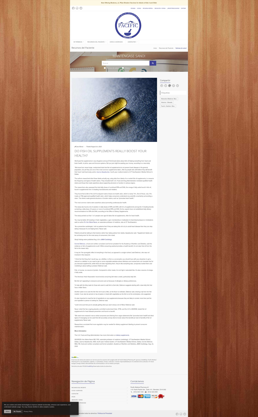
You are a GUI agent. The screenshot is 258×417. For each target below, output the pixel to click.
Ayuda (139, 8)
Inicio (155, 48)
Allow (7, 411)
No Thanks (17, 411)
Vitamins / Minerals (166, 102)
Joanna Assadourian (103, 172)
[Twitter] (184, 414)
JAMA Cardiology (106, 239)
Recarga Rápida (148, 8)
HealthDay (90, 366)
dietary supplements (122, 335)
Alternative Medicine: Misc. (169, 99)
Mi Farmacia (78, 42)
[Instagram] (180, 414)
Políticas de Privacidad (79, 403)
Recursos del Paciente (96, 42)
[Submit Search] (152, 63)
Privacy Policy (28, 411)
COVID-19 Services (116, 42)
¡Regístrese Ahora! (173, 8)
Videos (127, 68)
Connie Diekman (80, 244)
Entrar (183, 8)
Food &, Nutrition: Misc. (168, 106)
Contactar (132, 42)
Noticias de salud (112, 68)
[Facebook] (177, 414)
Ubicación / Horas (159, 8)
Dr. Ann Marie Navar (90, 222)
